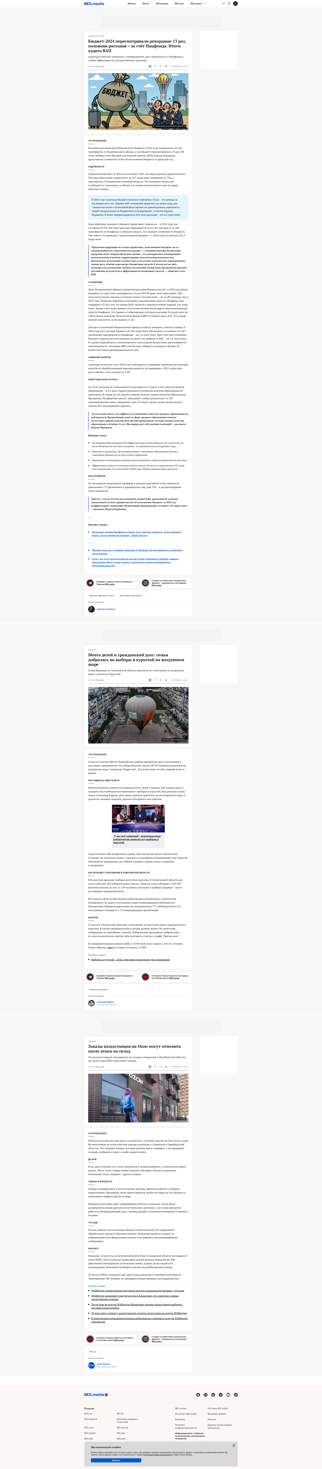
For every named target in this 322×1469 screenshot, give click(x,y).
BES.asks (121, 1433)
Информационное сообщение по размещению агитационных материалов (190, 1436)
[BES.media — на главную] (94, 3)
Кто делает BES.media (186, 1413)
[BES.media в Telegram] (221, 1395)
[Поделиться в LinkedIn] (150, 66)
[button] (229, 3)
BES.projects (196, 4)
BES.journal (122, 1427)
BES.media (100, 66)
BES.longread (162, 4)
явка (110, 947)
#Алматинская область (98, 990)
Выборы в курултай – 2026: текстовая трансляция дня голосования (130, 959)
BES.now (132, 4)
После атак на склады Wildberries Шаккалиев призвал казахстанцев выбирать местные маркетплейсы (136, 1306)
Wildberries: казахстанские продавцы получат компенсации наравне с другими (137, 1290)
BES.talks (88, 1438)
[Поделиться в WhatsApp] (160, 66)
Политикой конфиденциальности (158, 1454)
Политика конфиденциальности (186, 1426)
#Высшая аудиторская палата (101, 596)
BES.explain (90, 1433)
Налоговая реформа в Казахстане (127, 1421)
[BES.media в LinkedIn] (213, 1395)
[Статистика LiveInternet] (210, 1433)
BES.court (179, 4)
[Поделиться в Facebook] (155, 66)
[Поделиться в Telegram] (166, 66)
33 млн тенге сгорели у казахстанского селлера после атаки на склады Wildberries (139, 1313)
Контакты (180, 1419)
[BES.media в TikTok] (236, 1395)
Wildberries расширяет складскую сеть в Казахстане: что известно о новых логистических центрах (135, 1297)
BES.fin (146, 4)
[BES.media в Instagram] (206, 1395)
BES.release (180, 1408)
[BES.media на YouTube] (228, 1395)
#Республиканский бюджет (131, 596)
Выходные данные (217, 1413)
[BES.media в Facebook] (198, 1395)
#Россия (92, 1352)
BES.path (121, 1438)
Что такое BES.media (218, 1408)
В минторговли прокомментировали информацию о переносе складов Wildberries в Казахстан (139, 1320)
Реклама (212, 1419)
